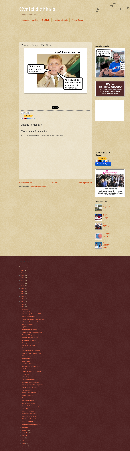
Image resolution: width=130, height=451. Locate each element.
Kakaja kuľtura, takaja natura (106, 225)
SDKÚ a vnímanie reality (28, 348)
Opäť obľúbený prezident (28, 340)
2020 (22, 286)
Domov (55, 183)
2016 (22, 296)
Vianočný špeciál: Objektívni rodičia (32, 332)
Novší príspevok (25, 183)
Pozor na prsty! (26, 311)
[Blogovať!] (24, 113)
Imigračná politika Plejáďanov (30, 337)
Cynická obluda (37, 9)
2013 (22, 304)
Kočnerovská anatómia (28, 403)
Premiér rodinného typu (28, 345)
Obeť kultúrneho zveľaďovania (30, 382)
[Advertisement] (54, 31)
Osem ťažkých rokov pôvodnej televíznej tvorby (35, 406)
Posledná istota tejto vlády (29, 358)
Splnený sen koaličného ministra (106, 235)
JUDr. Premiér (26, 369)
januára (24, 446)
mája (23, 443)
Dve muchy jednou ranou (29, 416)
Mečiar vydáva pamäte (28, 400)
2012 (22, 307)
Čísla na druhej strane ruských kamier (106, 245)
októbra (24, 430)
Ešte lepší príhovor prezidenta (30, 322)
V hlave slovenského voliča (106, 206)
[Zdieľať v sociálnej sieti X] (27, 113)
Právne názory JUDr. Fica (29, 387)
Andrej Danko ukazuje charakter (105, 217)
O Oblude (46, 20)
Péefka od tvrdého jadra (28, 316)
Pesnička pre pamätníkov (29, 413)
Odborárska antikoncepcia (29, 419)
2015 (22, 299)
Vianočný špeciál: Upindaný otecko (31, 342)
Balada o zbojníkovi (27, 395)
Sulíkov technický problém (29, 411)
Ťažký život (25, 408)
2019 (22, 288)
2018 (22, 291)
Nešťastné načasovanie (28, 379)
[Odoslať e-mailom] (22, 113)
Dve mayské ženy (27, 335)
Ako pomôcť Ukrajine (30, 20)
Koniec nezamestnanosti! (29, 398)
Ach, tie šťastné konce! (28, 324)
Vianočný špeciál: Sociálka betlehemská (33, 319)
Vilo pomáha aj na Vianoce (29, 329)
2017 (22, 293)
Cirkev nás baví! (26, 361)
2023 (22, 278)
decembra (25, 309)
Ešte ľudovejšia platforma (29, 377)
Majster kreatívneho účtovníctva (31, 350)
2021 (22, 283)
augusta (24, 435)
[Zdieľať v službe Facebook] (29, 113)
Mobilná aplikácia (60, 20)
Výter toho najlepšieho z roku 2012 (31, 314)
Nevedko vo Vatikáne (28, 363)
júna (23, 440)
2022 (22, 280)
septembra (25, 433)
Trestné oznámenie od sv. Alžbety (31, 371)
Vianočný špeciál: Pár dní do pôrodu (32, 353)
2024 (22, 275)
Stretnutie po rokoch (27, 421)
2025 (22, 272)
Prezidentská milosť (27, 374)
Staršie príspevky (85, 183)
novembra (25, 427)
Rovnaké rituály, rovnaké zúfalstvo (31, 366)
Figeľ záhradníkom (27, 390)
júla (23, 438)
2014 (22, 301)
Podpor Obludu (77, 20)
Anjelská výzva (26, 327)
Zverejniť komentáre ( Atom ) (38, 186)
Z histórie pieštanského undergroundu (32, 384)
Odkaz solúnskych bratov (29, 356)
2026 (22, 270)
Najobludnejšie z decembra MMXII (31, 424)
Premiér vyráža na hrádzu (29, 392)
